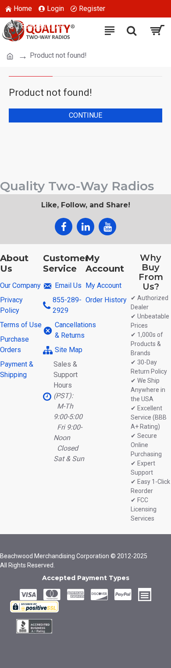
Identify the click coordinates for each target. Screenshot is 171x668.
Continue (85, 115)
